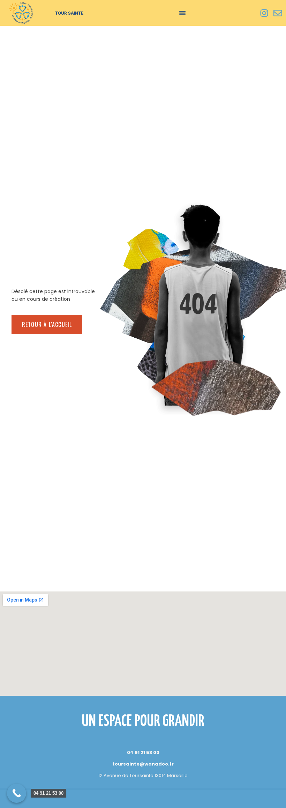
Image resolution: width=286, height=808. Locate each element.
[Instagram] (264, 13)
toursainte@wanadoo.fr (143, 764)
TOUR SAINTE (69, 13)
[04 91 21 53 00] (16, 793)
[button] (182, 13)
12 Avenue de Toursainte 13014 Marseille (143, 775)
